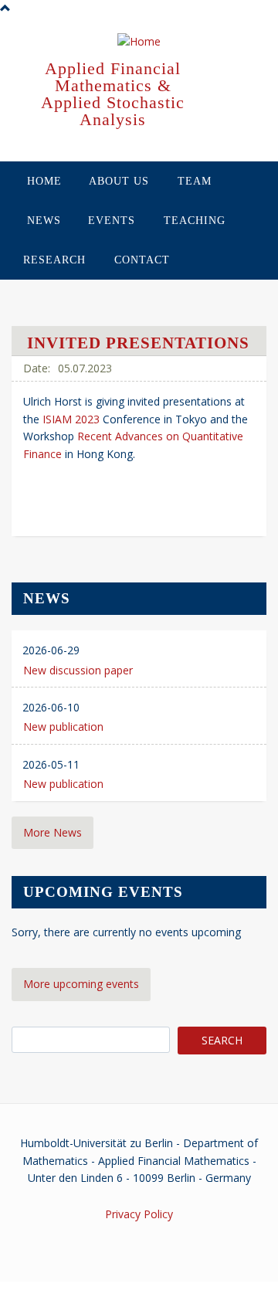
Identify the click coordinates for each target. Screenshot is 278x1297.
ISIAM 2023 (69, 419)
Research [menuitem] (54, 260)
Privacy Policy (139, 1214)
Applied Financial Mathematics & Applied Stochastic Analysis (113, 94)
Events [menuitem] (111, 220)
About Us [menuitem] (119, 181)
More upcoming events (81, 983)
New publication (63, 726)
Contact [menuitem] (142, 260)
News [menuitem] (44, 220)
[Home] (139, 42)
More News (52, 832)
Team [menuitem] (195, 181)
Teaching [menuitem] (194, 220)
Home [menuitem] (44, 181)
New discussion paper (78, 670)
